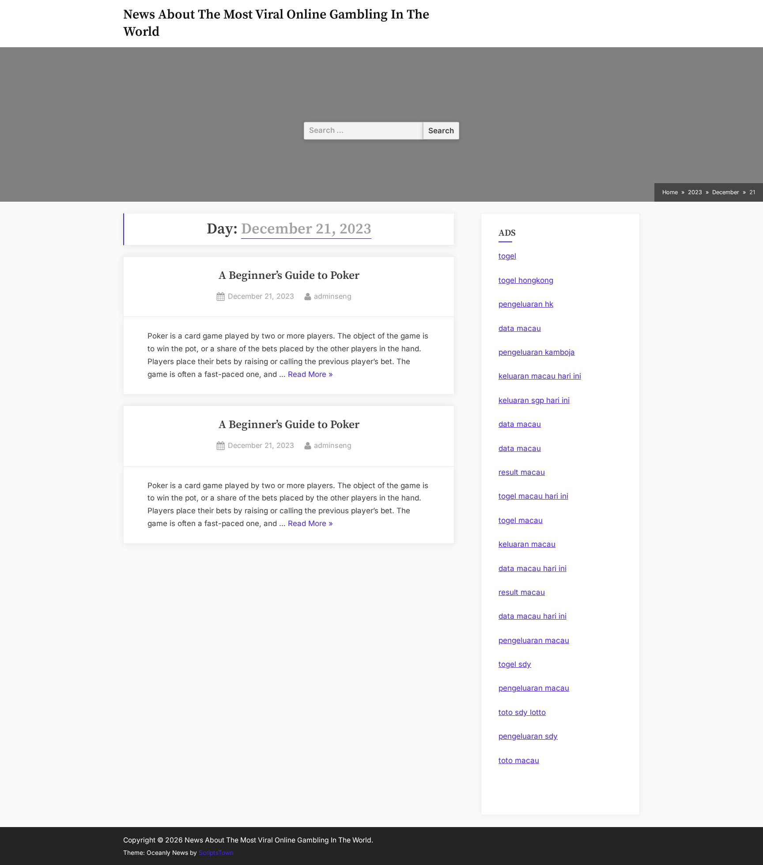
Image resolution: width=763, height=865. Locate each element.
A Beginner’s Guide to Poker (289, 276)
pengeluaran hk (526, 304)
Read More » (310, 375)
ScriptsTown (216, 852)
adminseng (332, 296)
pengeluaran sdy (528, 736)
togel (507, 256)
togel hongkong (526, 280)
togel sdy (515, 664)
